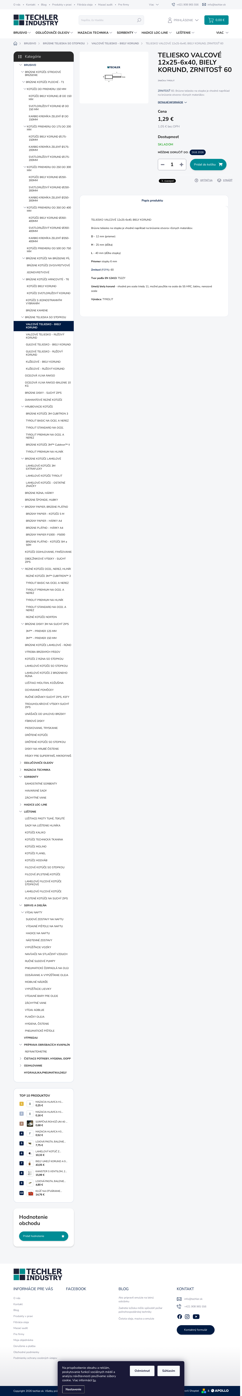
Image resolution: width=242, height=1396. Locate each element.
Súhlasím (168, 1371)
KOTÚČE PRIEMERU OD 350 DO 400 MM (49, 209)
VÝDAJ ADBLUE (34, 1010)
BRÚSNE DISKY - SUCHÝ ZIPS (43, 393)
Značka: (166, 80)
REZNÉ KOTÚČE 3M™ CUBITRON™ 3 (48, 576)
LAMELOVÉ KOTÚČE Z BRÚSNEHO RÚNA (46, 674)
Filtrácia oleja (84, 4)
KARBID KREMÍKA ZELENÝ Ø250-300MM (49, 199)
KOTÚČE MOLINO (36, 846)
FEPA (105, 270)
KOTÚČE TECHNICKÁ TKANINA (44, 839)
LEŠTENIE (30, 812)
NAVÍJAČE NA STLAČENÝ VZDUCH (46, 954)
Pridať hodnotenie (33, 1236)
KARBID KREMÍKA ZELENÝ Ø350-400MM (49, 239)
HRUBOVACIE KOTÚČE (39, 406)
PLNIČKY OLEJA (34, 1017)
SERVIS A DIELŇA (35, 905)
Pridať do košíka (205, 164)
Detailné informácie (170, 102)
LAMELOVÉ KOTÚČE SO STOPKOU (46, 666)
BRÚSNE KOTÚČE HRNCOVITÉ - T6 (47, 279)
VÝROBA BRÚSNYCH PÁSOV (42, 652)
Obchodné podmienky (26, 1352)
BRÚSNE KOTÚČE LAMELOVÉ (43, 459)
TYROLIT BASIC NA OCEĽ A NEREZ (47, 420)
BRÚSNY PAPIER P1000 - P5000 (45, 534)
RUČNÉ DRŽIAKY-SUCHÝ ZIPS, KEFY (47, 697)
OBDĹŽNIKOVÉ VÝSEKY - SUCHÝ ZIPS (45, 560)
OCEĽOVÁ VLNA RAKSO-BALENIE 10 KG (48, 384)
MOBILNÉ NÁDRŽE (36, 982)
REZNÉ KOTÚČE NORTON (41, 617)
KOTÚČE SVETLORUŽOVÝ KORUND (48, 293)
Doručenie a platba (24, 1346)
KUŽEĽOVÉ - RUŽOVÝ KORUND (45, 369)
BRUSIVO (30, 65)
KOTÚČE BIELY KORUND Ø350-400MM (48, 219)
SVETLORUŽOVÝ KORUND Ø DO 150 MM (49, 107)
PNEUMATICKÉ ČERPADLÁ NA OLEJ (47, 968)
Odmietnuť (142, 1371)
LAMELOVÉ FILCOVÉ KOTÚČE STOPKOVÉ (43, 883)
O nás (16, 4)
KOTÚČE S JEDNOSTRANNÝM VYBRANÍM (44, 301)
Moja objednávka (23, 1340)
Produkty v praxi (61, 4)
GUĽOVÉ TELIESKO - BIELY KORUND (48, 344)
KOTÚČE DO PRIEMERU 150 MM (46, 89)
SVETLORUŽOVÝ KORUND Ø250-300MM (49, 189)
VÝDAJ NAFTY (33, 912)
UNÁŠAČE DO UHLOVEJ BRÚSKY (45, 714)
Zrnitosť (96, 270)
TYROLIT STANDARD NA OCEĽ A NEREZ (46, 608)
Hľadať (139, 20)
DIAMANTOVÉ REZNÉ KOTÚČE (43, 400)
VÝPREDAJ (31, 1038)
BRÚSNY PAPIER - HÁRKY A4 (44, 521)
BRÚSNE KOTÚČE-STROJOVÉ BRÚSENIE (43, 73)
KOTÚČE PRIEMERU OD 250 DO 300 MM (49, 168)
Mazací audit (105, 4)
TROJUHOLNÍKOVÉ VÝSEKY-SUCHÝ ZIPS (47, 705)
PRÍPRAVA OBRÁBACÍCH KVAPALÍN (47, 1045)
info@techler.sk (193, 1299)
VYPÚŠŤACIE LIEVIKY (38, 989)
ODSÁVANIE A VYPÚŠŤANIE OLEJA (46, 975)
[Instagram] (187, 1316)
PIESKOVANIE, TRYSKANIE (41, 728)
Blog (44, 4)
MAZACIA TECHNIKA (37, 770)
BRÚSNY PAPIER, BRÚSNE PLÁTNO (46, 507)
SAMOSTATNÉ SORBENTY (41, 783)
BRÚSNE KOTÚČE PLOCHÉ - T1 (45, 82)
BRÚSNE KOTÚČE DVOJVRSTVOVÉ (48, 265)
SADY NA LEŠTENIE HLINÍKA (42, 825)
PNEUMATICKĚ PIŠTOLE (39, 1031)
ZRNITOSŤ (164, 91)
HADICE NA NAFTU (38, 933)
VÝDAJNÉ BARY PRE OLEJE (41, 996)
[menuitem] (22, 32)
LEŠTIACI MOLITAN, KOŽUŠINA (44, 683)
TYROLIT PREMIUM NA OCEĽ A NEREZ (45, 436)
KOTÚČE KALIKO (35, 832)
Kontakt (30, 4)
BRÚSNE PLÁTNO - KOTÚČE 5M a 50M (46, 543)
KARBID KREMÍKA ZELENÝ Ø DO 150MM (48, 118)
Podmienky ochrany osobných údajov (35, 1358)
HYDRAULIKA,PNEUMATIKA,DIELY (45, 1072)
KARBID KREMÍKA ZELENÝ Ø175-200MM (49, 148)
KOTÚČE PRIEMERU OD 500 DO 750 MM (49, 250)
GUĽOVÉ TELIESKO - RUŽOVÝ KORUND (44, 353)
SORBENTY (31, 777)
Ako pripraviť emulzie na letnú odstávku (136, 1299)
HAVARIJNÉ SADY (36, 790)
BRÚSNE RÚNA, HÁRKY (39, 493)
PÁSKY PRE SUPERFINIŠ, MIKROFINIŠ (48, 756)
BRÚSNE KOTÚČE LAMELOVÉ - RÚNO (48, 645)
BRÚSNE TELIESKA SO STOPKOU (45, 317)
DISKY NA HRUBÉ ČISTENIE (42, 749)
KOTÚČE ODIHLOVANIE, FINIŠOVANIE (48, 552)
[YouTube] (196, 1316)
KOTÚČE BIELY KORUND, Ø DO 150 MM (50, 97)
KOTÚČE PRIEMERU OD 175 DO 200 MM (49, 128)
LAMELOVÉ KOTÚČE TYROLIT (44, 476)
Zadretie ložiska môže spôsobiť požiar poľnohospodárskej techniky (140, 1310)
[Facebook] (179, 1316)
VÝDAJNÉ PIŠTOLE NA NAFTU (44, 926)
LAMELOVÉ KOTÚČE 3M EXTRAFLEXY (40, 467)
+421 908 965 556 (195, 1306)
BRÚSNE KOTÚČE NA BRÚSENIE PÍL (48, 258)
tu (94, 1380)
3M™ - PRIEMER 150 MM (41, 638)
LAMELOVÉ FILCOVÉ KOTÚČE (43, 891)
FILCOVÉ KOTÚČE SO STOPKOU (44, 867)
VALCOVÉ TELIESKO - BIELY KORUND (43, 325)
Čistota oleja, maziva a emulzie (136, 1318)
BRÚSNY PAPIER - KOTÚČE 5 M (45, 514)
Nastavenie (73, 1389)
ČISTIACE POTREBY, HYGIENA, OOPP (47, 1058)
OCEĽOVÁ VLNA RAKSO (40, 375)
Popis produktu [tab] (152, 200)
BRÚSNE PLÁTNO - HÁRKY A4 (44, 528)
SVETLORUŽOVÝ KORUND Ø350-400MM (49, 229)
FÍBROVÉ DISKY (34, 721)
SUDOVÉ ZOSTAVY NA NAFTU (44, 919)
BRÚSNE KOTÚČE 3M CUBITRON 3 (47, 413)
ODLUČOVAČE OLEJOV (38, 763)
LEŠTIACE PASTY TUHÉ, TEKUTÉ (45, 818)
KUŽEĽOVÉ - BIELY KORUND (43, 362)
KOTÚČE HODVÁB (36, 860)
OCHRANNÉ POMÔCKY (39, 690)
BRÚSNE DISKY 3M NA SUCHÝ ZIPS (47, 624)
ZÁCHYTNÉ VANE (35, 797)
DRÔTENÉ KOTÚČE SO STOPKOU (45, 742)
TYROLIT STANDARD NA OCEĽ (45, 427)
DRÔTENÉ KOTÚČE (36, 735)
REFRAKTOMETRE (36, 1051)
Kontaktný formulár (195, 1330)
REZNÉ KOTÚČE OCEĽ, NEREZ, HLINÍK (48, 569)
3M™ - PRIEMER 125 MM (41, 631)
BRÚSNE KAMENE (37, 310)
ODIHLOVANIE (33, 1065)
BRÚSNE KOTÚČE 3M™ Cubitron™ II (48, 445)
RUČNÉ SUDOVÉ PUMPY (40, 961)
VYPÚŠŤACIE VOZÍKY (38, 947)
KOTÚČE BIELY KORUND (41, 286)
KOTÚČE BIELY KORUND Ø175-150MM (48, 138)
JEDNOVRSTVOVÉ (38, 272)
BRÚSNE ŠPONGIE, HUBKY (41, 500)
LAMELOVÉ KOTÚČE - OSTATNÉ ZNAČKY (45, 484)
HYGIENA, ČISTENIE (37, 1024)
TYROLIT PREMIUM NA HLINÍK (44, 452)
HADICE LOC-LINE (35, 805)
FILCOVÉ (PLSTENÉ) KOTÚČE (42, 874)
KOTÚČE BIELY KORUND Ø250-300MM (48, 178)
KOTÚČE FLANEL (35, 853)
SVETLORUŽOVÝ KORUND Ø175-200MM (49, 158)
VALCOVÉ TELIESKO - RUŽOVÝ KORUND (45, 336)
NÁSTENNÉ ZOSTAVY (39, 940)
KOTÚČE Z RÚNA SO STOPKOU (44, 659)
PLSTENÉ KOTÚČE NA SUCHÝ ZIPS (46, 898)
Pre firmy (123, 4)
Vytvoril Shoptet (189, 1391)
